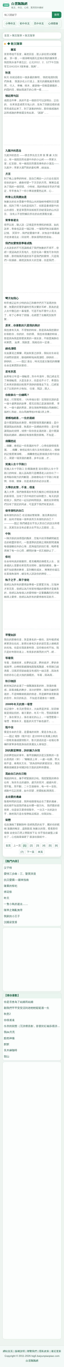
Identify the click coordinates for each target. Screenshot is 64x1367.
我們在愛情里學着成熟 (18, 243)
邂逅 (10, 49)
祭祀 (8, 556)
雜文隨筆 (17, 35)
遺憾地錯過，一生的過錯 (20, 417)
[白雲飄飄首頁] (6, 6)
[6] (56, 845)
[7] (22, 851)
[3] (37, 845)
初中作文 (25, 23)
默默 (6, 1044)
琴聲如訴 (10, 634)
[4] (43, 845)
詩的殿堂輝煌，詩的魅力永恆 (22, 750)
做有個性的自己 (14, 510)
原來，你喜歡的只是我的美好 (22, 325)
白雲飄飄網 (19, 3)
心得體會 (53, 23)
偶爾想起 (10, 440)
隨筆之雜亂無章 (13, 909)
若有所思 (10, 371)
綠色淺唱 (10, 348)
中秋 (8, 533)
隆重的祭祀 (10, 885)
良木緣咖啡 (10, 1050)
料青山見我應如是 (16, 196)
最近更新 (56, 1351)
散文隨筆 (30, 35)
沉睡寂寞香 (10, 922)
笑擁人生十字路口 (16, 464)
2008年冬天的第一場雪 (18, 704)
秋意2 (7, 1013)
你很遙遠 (9, 1020)
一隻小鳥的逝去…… (16, 903)
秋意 (8, 72)
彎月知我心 (12, 298)
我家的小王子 (12, 916)
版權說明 (20, 1351)
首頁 (6, 35)
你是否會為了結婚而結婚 (18, 1001)
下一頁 (30, 851)
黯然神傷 (9, 1038)
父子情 (8, 867)
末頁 (40, 851)
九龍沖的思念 (13, 150)
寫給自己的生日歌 (16, 773)
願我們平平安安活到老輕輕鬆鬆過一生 (26, 1007)
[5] (50, 845)
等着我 (9, 657)
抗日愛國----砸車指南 (16, 879)
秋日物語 (10, 681)
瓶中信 (9, 727)
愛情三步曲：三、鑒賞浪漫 (20, 873)
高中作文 (39, 23)
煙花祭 (8, 891)
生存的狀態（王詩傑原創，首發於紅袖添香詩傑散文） (32, 1026)
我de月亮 (9, 1031)
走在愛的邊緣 (13, 796)
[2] (31, 845)
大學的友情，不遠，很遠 (20, 487)
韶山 (6, 1056)
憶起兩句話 (12, 95)
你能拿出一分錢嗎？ (17, 394)
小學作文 (10, 23)
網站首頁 (8, 1351)
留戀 (8, 819)
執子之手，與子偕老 (17, 579)
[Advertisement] (32, 131)
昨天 (6, 897)
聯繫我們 (32, 1351)
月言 (8, 173)
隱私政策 (44, 1351)
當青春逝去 (12, 220)
